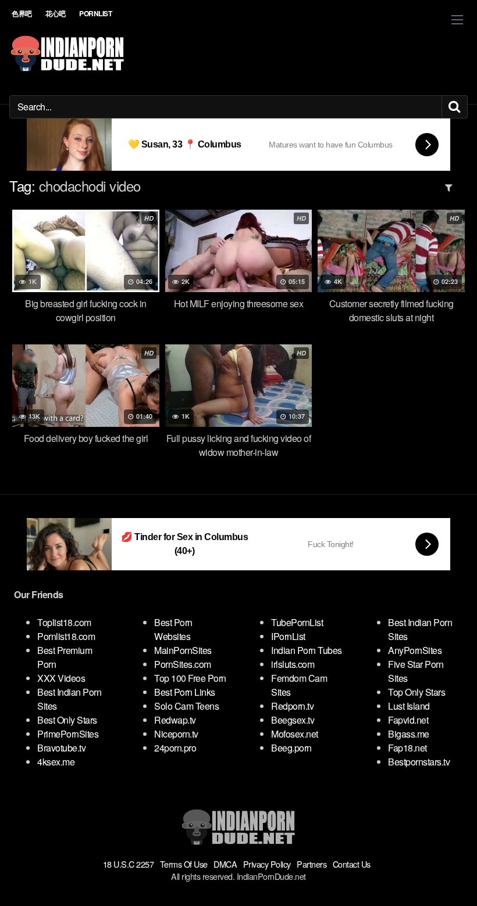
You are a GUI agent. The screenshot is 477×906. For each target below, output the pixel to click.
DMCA (225, 864)
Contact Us (352, 864)
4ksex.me (55, 761)
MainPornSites (183, 650)
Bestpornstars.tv (419, 761)
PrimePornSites (67, 733)
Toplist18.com (64, 622)
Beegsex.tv (292, 720)
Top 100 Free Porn (190, 678)
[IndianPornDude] (67, 53)
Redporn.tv (292, 706)
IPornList (288, 636)
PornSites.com (182, 664)
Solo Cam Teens (186, 706)
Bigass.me (408, 733)
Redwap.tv (175, 720)
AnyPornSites (415, 650)
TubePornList (297, 622)
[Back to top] (445, 869)
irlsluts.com (292, 664)
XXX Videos (61, 678)
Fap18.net (407, 747)
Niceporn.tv (176, 733)
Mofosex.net (294, 733)
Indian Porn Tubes (306, 650)
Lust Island (409, 706)
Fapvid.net (408, 720)
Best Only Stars (67, 720)
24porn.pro (175, 747)
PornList (95, 13)
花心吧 (55, 13)
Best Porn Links (184, 692)
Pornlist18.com (66, 636)
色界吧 (22, 13)
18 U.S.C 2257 (128, 864)
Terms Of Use (184, 864)
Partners (311, 864)
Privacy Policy (267, 864)
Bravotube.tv (61, 747)
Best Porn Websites (173, 629)
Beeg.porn (291, 747)
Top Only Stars (416, 692)
